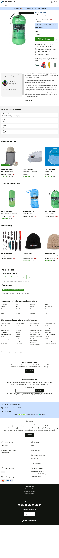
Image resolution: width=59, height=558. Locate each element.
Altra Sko (47, 336)
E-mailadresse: (29, 387)
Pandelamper (4, 341)
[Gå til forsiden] (2, 352)
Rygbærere (19, 343)
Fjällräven (32, 304)
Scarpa (32, 308)
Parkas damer (4, 325)
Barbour (18, 313)
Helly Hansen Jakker (35, 334)
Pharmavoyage (40, 12)
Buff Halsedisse (49, 338)
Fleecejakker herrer (6, 334)
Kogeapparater (20, 323)
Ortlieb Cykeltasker (50, 334)
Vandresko (18, 330)
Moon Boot (19, 308)
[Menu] (1, 5)
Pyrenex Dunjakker (35, 332)
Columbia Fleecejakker (36, 336)
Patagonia (4, 304)
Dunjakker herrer (5, 330)
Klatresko (18, 336)
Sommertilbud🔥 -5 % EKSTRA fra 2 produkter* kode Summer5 (29, 8)
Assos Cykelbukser (50, 323)
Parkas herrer (4, 332)
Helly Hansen (19, 311)
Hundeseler (48, 330)
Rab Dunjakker (48, 328)
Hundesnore (48, 332)
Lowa (2, 313)
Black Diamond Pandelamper (34, 339)
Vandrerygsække (20, 325)
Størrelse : (38, 31)
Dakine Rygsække (35, 344)
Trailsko (18, 332)
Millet (17, 306)
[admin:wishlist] (56, 39)
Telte (2, 336)
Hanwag (47, 308)
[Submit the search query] (57, 6)
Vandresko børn (20, 338)
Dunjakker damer (5, 323)
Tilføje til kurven (44, 39)
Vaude (32, 311)
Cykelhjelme (19, 341)
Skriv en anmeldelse (40, 17)
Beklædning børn (34, 323)
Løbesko (18, 334)
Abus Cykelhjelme (49, 341)
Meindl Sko (33, 342)
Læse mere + (38, 27)
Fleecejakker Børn (35, 325)
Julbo (46, 304)
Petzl (46, 313)
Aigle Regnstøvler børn (36, 328)
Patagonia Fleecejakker (36, 330)
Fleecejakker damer (6, 328)
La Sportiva (4, 311)
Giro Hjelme (48, 325)
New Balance (48, 306)
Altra (17, 304)
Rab (2, 308)
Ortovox (3, 306)
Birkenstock (48, 311)
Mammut (32, 313)
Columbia (32, 306)
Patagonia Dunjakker (50, 343)
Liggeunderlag (5, 338)
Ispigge (18, 328)
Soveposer (4, 343)
